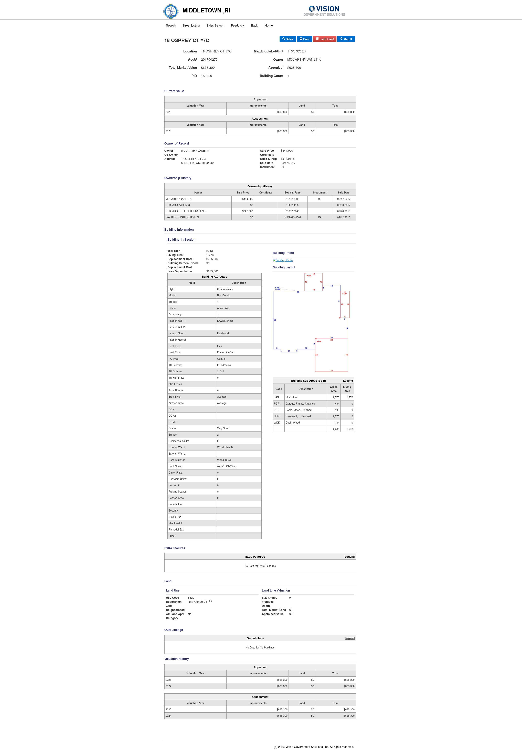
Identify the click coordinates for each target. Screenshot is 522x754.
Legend (348, 380)
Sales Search (215, 25)
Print (306, 39)
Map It (347, 39)
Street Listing (191, 25)
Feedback (237, 25)
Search (171, 25)
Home (269, 25)
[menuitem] (171, 24)
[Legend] (210, 601)
